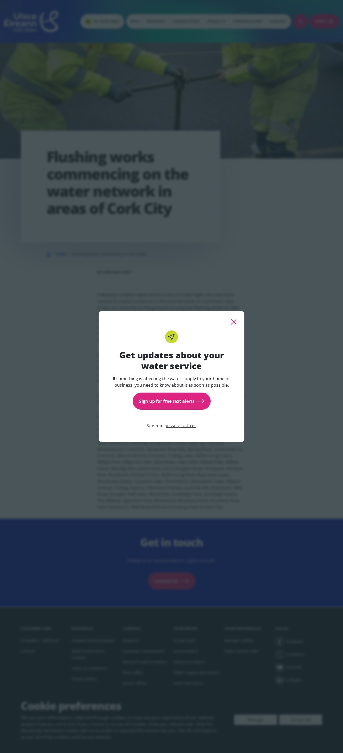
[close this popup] (233, 321)
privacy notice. (180, 425)
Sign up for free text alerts (167, 401)
